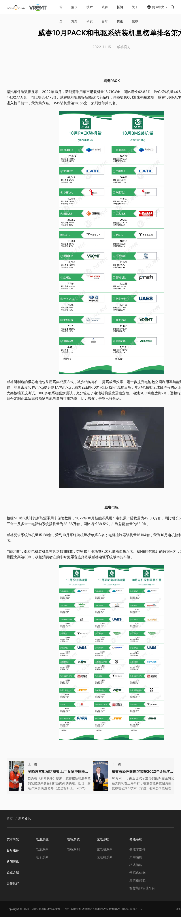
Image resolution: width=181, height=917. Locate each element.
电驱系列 (73, 849)
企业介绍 (13, 872)
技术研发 (13, 839)
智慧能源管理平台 (142, 888)
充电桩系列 (105, 849)
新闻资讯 (13, 861)
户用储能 (135, 857)
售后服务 (13, 850)
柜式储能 (135, 865)
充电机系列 (105, 857)
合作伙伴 (13, 883)
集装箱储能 (137, 880)
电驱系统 (73, 839)
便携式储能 (137, 872)
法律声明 (87, 909)
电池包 (40, 382)
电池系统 (42, 839)
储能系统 (135, 839)
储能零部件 (137, 849)
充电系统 (103, 839)
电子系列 (42, 857)
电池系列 (42, 849)
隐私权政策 (101, 909)
